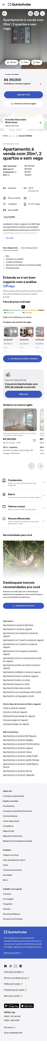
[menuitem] (7, 135)
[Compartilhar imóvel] (30, 13)
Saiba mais (23, 394)
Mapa (38, 62)
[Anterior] (31, 465)
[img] (20, 419)
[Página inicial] (19, 4)
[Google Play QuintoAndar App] (11, 1006)
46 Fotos (13, 62)
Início (5, 136)
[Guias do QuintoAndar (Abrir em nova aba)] (15, 966)
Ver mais (10, 238)
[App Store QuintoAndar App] (27, 1006)
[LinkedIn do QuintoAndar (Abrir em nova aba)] (20, 966)
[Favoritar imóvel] (36, 13)
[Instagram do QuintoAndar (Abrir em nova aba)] (10, 966)
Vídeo (26, 62)
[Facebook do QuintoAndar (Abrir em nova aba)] (5, 966)
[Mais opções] (42, 13)
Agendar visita (23, 95)
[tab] (10, 248)
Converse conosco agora (25, 104)
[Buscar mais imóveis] (4, 13)
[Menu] (3, 4)
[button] (23, 482)
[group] (20, 432)
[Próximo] (40, 465)
